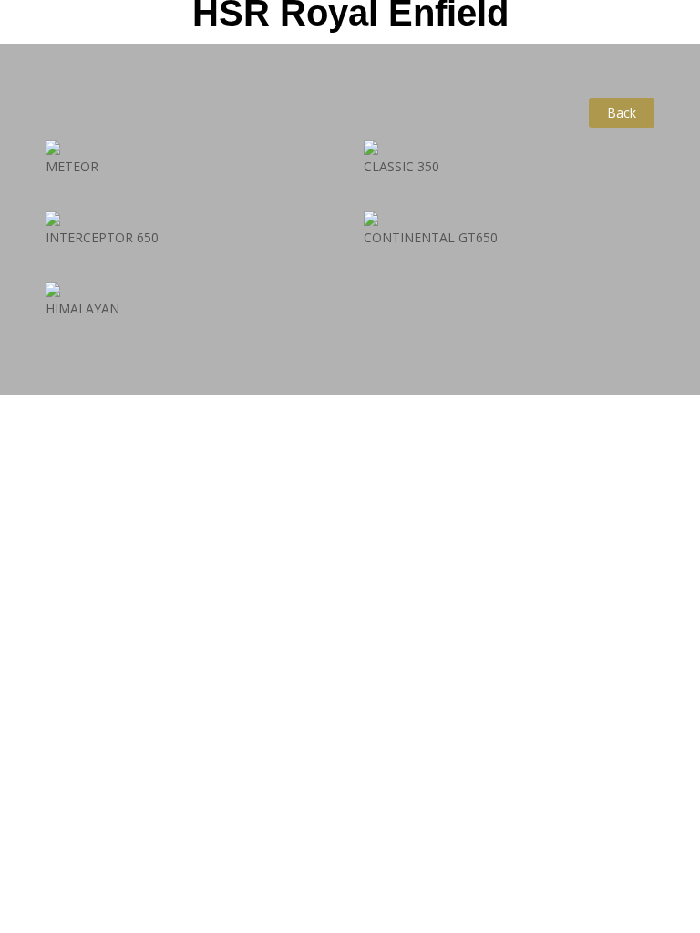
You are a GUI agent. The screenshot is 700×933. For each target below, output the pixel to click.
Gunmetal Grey (509, 128)
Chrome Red (508, 41)
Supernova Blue (190, 61)
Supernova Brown (191, 100)
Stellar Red (190, 169)
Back (621, 112)
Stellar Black (190, 139)
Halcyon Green (509, 70)
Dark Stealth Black (509, 168)
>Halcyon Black (509, 99)
